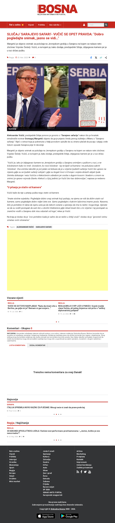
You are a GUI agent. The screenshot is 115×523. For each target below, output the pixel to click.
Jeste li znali (48, 451)
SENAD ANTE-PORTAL (52, 492)
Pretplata (81, 457)
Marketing (81, 454)
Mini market (14, 481)
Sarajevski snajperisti (52, 495)
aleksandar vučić (25, 227)
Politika (41, 25)
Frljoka (46, 484)
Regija (12, 470)
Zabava (46, 481)
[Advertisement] (57, 260)
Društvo (12, 479)
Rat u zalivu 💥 (16, 25)
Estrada (46, 479)
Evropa (12, 473)
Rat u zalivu (14, 451)
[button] (105, 66)
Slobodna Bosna (58, 509)
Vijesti (31, 25)
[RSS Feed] (78, 472)
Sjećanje (47, 454)
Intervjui (13, 459)
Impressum (82, 462)
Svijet (11, 476)
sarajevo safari (44, 227)
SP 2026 (46, 490)
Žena (45, 476)
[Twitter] (85, 472)
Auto (45, 468)
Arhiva (79, 451)
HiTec (45, 465)
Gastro (46, 462)
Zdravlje (46, 459)
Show (45, 470)
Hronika (12, 462)
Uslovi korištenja (84, 465)
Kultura (46, 457)
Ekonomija (14, 465)
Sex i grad (47, 473)
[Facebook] (81, 472)
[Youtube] (89, 472)
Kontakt (80, 459)
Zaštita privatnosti (85, 468)
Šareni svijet (48, 487)
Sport (11, 468)
